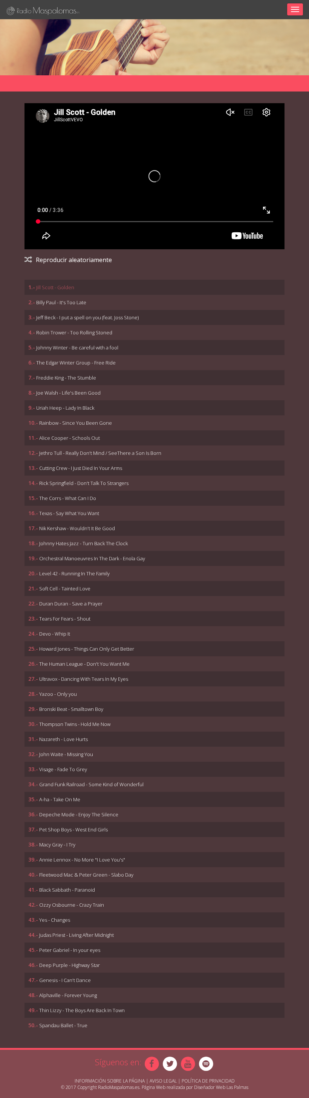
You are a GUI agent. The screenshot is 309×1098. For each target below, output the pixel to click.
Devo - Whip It (54, 633)
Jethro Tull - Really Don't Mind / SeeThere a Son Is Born (100, 453)
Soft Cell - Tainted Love (64, 588)
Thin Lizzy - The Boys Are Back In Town (82, 1010)
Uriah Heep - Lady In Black (65, 407)
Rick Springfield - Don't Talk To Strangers (83, 483)
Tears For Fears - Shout (64, 618)
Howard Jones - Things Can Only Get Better (86, 648)
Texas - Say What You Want (69, 513)
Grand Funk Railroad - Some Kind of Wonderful (91, 784)
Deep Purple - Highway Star (69, 965)
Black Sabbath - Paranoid (67, 889)
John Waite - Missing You (66, 754)
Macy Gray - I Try (57, 844)
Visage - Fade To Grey (63, 769)
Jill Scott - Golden (55, 287)
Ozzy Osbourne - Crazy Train (71, 904)
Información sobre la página (110, 1081)
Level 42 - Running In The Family (74, 573)
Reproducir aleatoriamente (74, 260)
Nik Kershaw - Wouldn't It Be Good (77, 528)
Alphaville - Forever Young (68, 995)
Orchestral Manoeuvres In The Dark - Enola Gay (92, 558)
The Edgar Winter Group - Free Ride (76, 362)
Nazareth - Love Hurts (63, 739)
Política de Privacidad (208, 1081)
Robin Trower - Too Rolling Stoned (74, 332)
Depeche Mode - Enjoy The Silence (78, 814)
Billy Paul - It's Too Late (61, 302)
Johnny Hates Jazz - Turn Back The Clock (83, 543)
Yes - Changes (54, 920)
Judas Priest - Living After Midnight (76, 935)
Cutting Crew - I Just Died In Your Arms (80, 468)
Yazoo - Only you (58, 694)
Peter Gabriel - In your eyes (69, 950)
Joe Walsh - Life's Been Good (68, 392)
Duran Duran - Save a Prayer (70, 603)
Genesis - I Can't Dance (65, 980)
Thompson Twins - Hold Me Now (74, 724)
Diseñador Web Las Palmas (221, 1087)
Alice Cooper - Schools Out (69, 438)
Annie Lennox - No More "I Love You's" (82, 859)
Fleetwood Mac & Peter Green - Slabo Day (86, 874)
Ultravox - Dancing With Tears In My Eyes (83, 679)
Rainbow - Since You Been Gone (75, 422)
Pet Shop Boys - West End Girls (73, 829)
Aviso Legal (163, 1081)
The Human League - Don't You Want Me (84, 663)
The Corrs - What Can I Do (67, 498)
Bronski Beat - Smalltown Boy (71, 709)
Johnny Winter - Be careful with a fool (77, 347)
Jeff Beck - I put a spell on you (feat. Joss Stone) (87, 317)
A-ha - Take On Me (59, 799)
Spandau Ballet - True (63, 1025)
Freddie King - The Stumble (66, 377)
